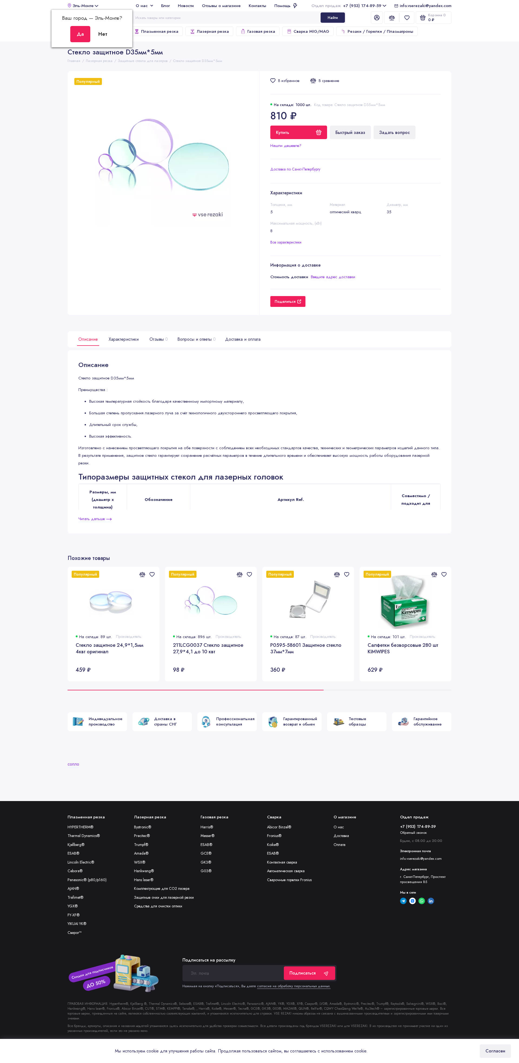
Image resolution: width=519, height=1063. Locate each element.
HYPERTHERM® (81, 827)
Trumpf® (141, 844)
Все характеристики (285, 242)
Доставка (341, 835)
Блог (165, 5)
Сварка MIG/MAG (311, 31)
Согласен (495, 1051)
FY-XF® (74, 915)
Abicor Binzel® (279, 827)
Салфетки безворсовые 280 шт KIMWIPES (403, 648)
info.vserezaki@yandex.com (425, 5)
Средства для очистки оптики (158, 906)
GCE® (206, 853)
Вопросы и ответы (195, 339)
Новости (186, 5)
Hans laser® (144, 879)
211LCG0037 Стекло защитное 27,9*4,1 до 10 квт (208, 648)
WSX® (139, 862)
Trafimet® (76, 897)
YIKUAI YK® (77, 923)
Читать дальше (92, 519)
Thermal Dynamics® (84, 835)
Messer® (208, 835)
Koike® (273, 844)
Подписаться (303, 973)
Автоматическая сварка (286, 871)
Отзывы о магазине (221, 5)
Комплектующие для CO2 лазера (161, 888)
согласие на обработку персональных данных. (294, 986)
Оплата (339, 844)
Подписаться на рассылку (208, 960)
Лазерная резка (213, 31)
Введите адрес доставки (333, 277)
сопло (73, 764)
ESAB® (73, 853)
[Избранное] (407, 17)
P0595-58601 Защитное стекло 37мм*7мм (305, 648)
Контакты (257, 5)
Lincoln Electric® (81, 862)
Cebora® (75, 871)
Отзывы (158, 339)
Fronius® (274, 835)
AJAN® (73, 888)
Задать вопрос (394, 132)
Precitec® (142, 835)
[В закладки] (151, 574)
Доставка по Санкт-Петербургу (295, 169)
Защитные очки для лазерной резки (164, 897)
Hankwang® (144, 871)
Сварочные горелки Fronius (289, 879)
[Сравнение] (391, 17)
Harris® (207, 827)
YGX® (73, 906)
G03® (206, 871)
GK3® (206, 862)
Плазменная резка (159, 31)
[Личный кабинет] (377, 17)
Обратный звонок (413, 832)
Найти (333, 17)
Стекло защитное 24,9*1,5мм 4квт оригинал (109, 648)
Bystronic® (142, 827)
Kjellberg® (76, 844)
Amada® (141, 853)
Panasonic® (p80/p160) (87, 879)
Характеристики (124, 339)
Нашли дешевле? (285, 146)
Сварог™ (74, 932)
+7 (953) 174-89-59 (346, 5)
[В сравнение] (142, 574)
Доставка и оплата (243, 339)
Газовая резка (261, 31)
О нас (142, 5)
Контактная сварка (282, 862)
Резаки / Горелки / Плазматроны (380, 31)
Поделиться (285, 301)
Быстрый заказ (350, 132)
